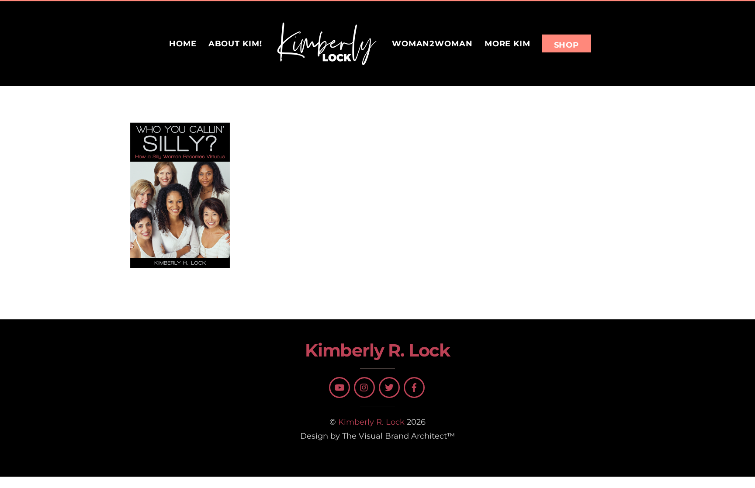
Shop (566, 44)
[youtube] (339, 387)
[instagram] (364, 387)
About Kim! (235, 43)
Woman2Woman (432, 43)
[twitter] (389, 387)
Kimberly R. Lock (371, 421)
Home (183, 43)
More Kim (507, 43)
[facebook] (414, 387)
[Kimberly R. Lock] (326, 44)
